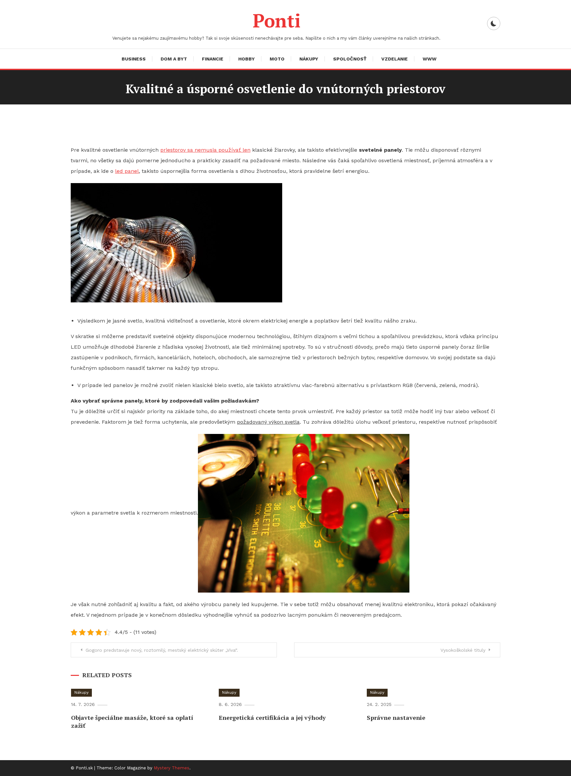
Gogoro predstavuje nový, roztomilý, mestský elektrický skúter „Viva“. (162, 650)
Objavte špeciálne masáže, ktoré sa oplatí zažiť (132, 721)
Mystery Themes (171, 767)
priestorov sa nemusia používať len (205, 150)
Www (430, 58)
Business (134, 58)
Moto (277, 58)
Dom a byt (174, 58)
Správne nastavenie (396, 717)
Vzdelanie (394, 58)
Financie (212, 58)
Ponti (276, 20)
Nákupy (308, 58)
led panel (127, 171)
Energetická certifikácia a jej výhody (272, 717)
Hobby (246, 58)
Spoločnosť (349, 58)
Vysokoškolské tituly (462, 650)
